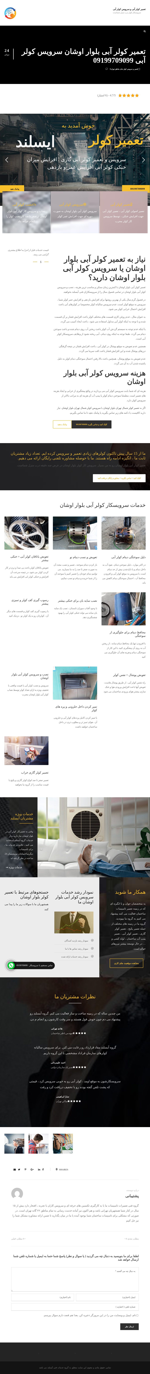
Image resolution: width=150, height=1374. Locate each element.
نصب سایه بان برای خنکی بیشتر (77, 600)
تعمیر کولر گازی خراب (34, 772)
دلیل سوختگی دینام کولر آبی (128, 557)
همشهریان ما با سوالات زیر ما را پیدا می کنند (26, 907)
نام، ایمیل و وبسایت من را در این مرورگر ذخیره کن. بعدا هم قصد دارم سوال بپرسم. (89, 1315)
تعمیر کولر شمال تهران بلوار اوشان (121, 408)
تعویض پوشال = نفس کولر (129, 675)
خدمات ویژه (15, 867)
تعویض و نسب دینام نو (83, 557)
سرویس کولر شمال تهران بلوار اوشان (81, 408)
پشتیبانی (132, 1196)
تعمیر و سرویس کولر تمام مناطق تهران (124, 69)
